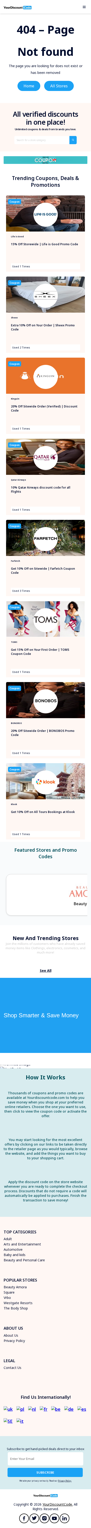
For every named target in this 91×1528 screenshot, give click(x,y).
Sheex (14, 317)
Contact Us (12, 1367)
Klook (14, 804)
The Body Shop (16, 1308)
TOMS (14, 642)
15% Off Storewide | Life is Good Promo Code (44, 244)
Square (9, 1292)
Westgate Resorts (18, 1303)
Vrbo (7, 1297)
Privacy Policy (14, 1340)
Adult (8, 1239)
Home (29, 86)
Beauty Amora (15, 1287)
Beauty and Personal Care (24, 1260)
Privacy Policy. (65, 1480)
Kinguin (15, 398)
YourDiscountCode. (57, 1504)
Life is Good (17, 236)
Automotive (13, 1249)
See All (45, 970)
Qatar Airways (18, 479)
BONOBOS (16, 723)
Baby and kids (14, 1254)
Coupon (14, 201)
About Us (11, 1335)
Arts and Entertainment (22, 1244)
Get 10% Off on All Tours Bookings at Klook (43, 812)
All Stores (59, 86)
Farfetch (15, 561)
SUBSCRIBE (45, 1472)
